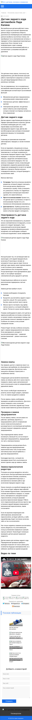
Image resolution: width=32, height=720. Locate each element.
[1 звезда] (6, 597)
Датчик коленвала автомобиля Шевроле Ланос (15, 648)
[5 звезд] (6, 598)
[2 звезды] (12, 597)
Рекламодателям (16, 713)
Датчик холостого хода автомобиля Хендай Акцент (15, 660)
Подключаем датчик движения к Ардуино (15, 637)
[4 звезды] (25, 597)
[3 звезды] (19, 597)
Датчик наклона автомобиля (13, 628)
